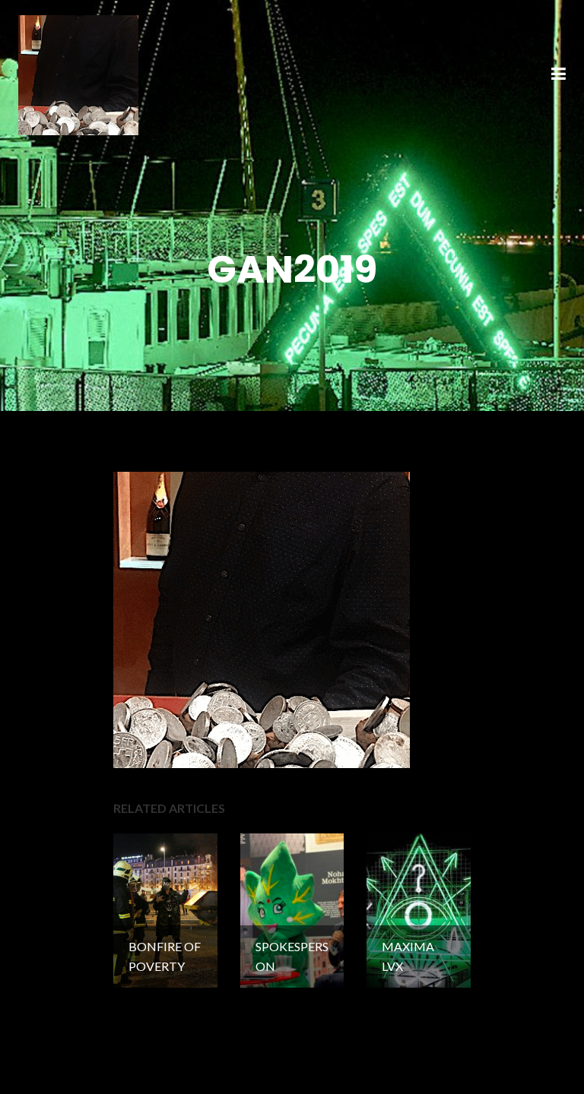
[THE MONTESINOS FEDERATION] (78, 73)
